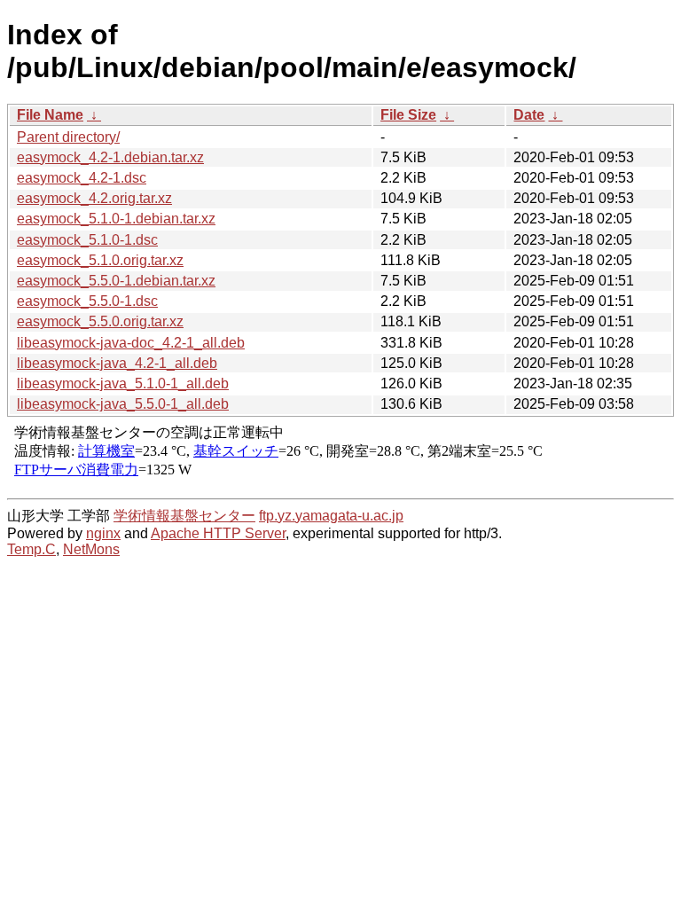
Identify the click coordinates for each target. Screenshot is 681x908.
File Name (50, 114)
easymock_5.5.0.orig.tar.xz (100, 321)
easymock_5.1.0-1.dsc (87, 239)
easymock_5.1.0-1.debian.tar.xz (116, 218)
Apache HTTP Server (218, 533)
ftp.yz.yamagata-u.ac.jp (331, 515)
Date (528, 114)
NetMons (91, 549)
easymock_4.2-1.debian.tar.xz (110, 157)
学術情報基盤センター (184, 515)
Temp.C (31, 549)
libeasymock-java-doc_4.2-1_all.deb (131, 342)
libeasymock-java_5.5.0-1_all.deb (123, 403)
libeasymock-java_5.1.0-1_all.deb (123, 383)
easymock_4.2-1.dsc (81, 177)
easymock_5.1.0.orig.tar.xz (100, 260)
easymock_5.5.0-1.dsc (87, 301)
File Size (408, 114)
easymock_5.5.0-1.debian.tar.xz (116, 280)
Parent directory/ (68, 137)
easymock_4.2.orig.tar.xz (94, 198)
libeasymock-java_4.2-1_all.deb (117, 363)
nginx (103, 533)
